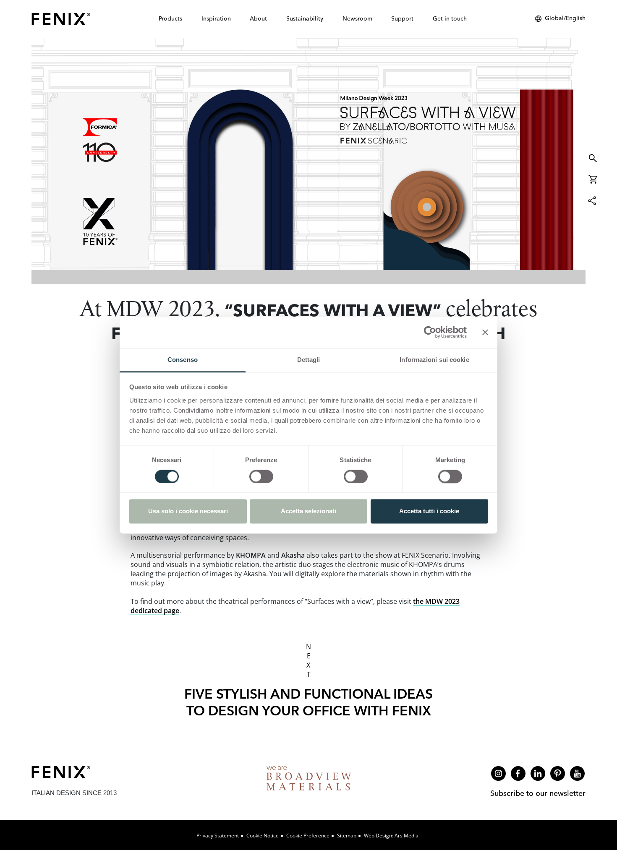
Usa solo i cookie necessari (188, 511)
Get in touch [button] (450, 18)
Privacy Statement (217, 835)
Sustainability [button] (304, 18)
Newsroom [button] (357, 18)
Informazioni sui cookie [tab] (434, 359)
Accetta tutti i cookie (429, 511)
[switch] (261, 476)
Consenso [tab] (182, 359)
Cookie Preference (307, 835)
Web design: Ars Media (391, 835)
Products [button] (170, 18)
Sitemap (346, 835)
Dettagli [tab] (308, 359)
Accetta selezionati (308, 511)
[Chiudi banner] (485, 332)
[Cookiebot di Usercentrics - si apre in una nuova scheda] (430, 332)
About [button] (258, 18)
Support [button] (402, 18)
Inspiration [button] (216, 18)
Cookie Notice (262, 835)
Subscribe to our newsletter (538, 793)
